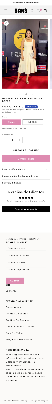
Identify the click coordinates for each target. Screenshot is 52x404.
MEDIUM (32, 122)
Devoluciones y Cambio (20, 326)
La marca (11, 291)
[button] (6, 11)
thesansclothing (19, 401)
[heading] (26, 240)
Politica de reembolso (19, 320)
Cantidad (8, 134)
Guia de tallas (14, 333)
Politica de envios (17, 313)
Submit (14, 280)
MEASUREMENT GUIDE (14, 128)
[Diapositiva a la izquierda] (19, 94)
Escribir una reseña (26, 209)
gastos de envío (26, 109)
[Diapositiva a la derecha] (32, 94)
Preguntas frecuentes (19, 339)
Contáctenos (13, 307)
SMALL (11, 122)
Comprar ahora (26, 158)
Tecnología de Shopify (37, 401)
